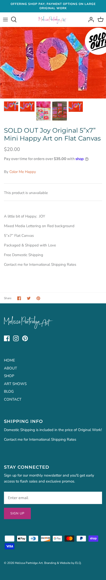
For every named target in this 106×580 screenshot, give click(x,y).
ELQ (78, 563)
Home (9, 360)
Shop (9, 375)
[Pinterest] (25, 338)
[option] (53, 62)
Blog (9, 391)
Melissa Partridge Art (29, 563)
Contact (12, 399)
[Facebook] (7, 338)
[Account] (89, 19)
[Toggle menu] (5, 19)
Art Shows (15, 383)
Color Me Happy (22, 171)
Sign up (17, 513)
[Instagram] (16, 338)
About (10, 368)
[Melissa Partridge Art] (53, 19)
